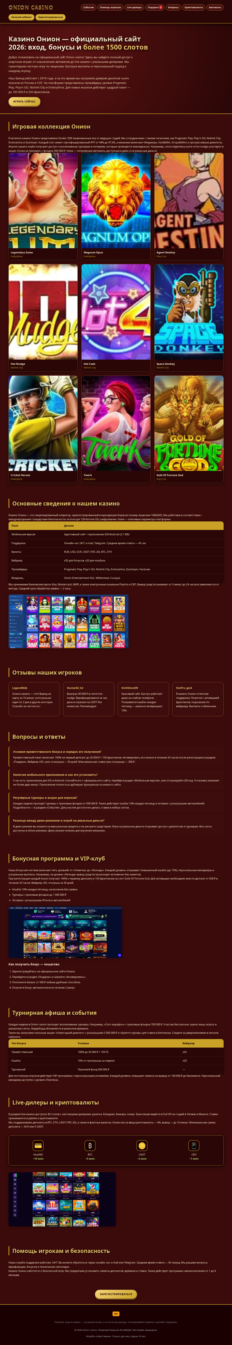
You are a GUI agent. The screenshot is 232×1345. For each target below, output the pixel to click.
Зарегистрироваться (50, 17)
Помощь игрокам (110, 7)
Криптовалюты (194, 7)
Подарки (154, 7)
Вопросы (173, 7)
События (88, 7)
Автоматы (215, 7)
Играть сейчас (24, 101)
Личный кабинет (21, 17)
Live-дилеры (134, 7)
